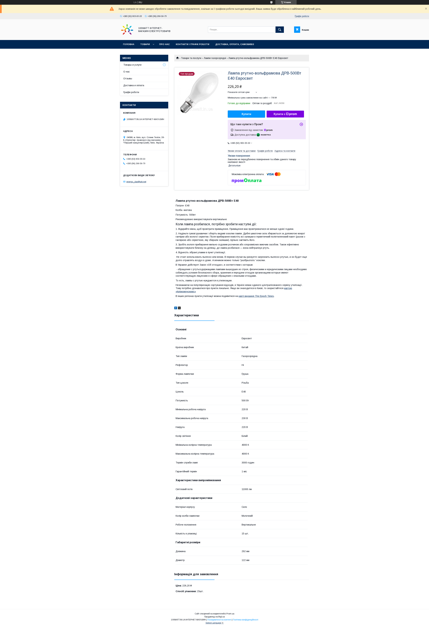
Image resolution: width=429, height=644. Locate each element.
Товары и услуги (132, 64)
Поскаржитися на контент (219, 620)
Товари (145, 44)
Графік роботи (131, 92)
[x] (179, 308)
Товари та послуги (191, 58)
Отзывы (127, 78)
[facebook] (175, 308)
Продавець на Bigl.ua (214, 617)
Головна (128, 44)
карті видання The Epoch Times (256, 296)
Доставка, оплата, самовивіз (234, 44)
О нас (126, 71)
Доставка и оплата (133, 85)
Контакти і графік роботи (192, 44)
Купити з (279, 114)
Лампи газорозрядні (215, 58)
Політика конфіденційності (245, 620)
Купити (246, 114)
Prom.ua (230, 614)
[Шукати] (279, 29)
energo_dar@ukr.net (136, 181)
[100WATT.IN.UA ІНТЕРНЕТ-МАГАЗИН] (127, 35)
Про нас (164, 44)
